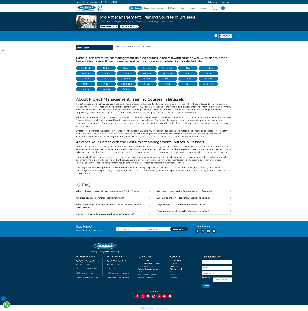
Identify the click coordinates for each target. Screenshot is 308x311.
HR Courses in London (146, 272)
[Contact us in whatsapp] (170, 296)
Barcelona (86, 73)
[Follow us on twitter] (143, 296)
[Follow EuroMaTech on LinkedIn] (3, 298)
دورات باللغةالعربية (215, 8)
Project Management (115, 22)
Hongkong (126, 84)
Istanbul (188, 73)
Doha (126, 73)
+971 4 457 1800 (110, 2)
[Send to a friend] (214, 231)
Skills (183, 8)
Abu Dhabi (86, 68)
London (147, 68)
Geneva (147, 73)
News (172, 275)
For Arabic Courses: (116, 257)
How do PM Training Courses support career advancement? (105, 214)
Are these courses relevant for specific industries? (100, 198)
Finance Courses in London (148, 269)
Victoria (106, 89)
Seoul (147, 84)
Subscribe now (179, 229)
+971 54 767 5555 (91, 269)
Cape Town (208, 84)
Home (102, 22)
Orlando (147, 78)
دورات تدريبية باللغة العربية (117, 261)
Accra (167, 84)
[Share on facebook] (197, 231)
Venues (192, 8)
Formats (202, 8)
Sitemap (173, 278)
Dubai (106, 68)
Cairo (106, 73)
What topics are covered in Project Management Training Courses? (108, 191)
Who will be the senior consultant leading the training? (183, 198)
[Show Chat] (7, 305)
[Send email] (164, 296)
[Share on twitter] (203, 231)
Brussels (129, 22)
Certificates (172, 8)
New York (126, 78)
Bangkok (208, 68)
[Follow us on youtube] (159, 296)
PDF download (176, 269)
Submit (206, 286)
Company (174, 263)
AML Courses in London (147, 275)
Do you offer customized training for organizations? (181, 204)
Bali (188, 68)
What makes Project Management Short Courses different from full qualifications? (108, 206)
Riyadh (126, 68)
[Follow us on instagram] (153, 296)
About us (225, 2)
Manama (86, 78)
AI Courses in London (146, 266)
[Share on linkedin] (208, 231)
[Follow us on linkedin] (148, 296)
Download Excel (127, 26)
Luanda (85, 89)
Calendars (212, 2)
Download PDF (107, 26)
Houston (167, 73)
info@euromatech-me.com (118, 273)
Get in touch (175, 266)
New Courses (135, 8)
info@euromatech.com (89, 2)
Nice (106, 84)
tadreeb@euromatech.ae (117, 269)
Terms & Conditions (145, 278)
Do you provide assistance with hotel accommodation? (183, 211)
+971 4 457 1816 (115, 265)
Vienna (208, 78)
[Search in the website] (223, 8)
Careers (173, 272)
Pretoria (127, 89)
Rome (188, 78)
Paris (167, 78)
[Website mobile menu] (228, 8)
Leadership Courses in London (149, 263)
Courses (160, 8)
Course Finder (149, 8)
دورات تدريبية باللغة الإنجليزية (87, 261)
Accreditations (175, 260)
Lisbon (208, 73)
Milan (85, 84)
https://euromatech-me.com (118, 277)
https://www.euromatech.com (87, 277)
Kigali (187, 84)
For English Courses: (85, 257)
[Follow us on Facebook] (137, 296)
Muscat (106, 78)
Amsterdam (167, 68)
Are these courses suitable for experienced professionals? (184, 191)
